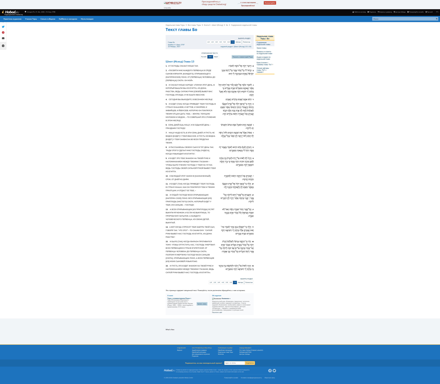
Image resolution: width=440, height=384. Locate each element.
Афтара (238, 42)
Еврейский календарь (199, 352)
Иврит (216, 57)
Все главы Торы (194, 25)
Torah (217, 371)
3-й (216, 42)
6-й (229, 42)
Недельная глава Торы (175, 25)
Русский (203, 57)
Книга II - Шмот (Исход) (213, 25)
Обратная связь (269, 378)
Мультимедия (87, 19)
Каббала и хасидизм (68, 19)
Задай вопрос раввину (199, 350)
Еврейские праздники (225, 350)
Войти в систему (360, 12)
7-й (233, 42)
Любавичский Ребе (245, 352)
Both (210, 57)
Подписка (195, 356)
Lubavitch (206, 370)
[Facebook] (270, 370)
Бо (227, 25)
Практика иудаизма (12, 19)
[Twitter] (274, 370)
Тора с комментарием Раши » (179, 298)
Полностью (246, 42)
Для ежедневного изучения (201, 354)
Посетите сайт (217, 312)
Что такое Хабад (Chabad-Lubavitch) (251, 350)
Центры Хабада (244, 354)
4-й (220, 42)
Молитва (221, 354)
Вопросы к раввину (385, 12)
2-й (212, 42)
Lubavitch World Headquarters (241, 370)
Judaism (221, 371)
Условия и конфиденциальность (251, 378)
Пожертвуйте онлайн (416, 12)
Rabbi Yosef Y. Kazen (203, 371)
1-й (208, 42)
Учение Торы (31, 19)
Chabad (201, 370)
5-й (225, 42)
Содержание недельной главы (244, 25)
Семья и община (47, 19)
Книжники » (226, 298)
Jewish (229, 371)
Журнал (179, 350)
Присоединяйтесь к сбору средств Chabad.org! (214, 3)
